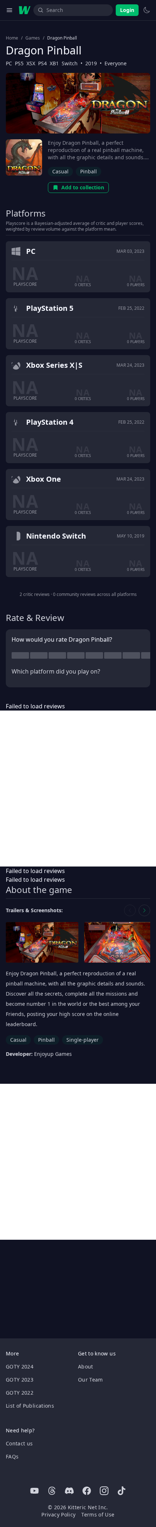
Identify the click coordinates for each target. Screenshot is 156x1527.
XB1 (54, 63)
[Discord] (69, 1490)
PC (9, 63)
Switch (70, 63)
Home (12, 38)
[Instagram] (104, 1490)
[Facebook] (86, 1490)
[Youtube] (34, 1490)
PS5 (19, 63)
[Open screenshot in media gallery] (42, 942)
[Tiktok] (121, 1490)
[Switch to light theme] (146, 10)
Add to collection (82, 187)
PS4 (42, 63)
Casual (60, 171)
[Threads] (52, 1490)
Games (32, 38)
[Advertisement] (78, 789)
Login (127, 10)
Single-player (82, 1039)
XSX (30, 63)
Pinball (88, 171)
